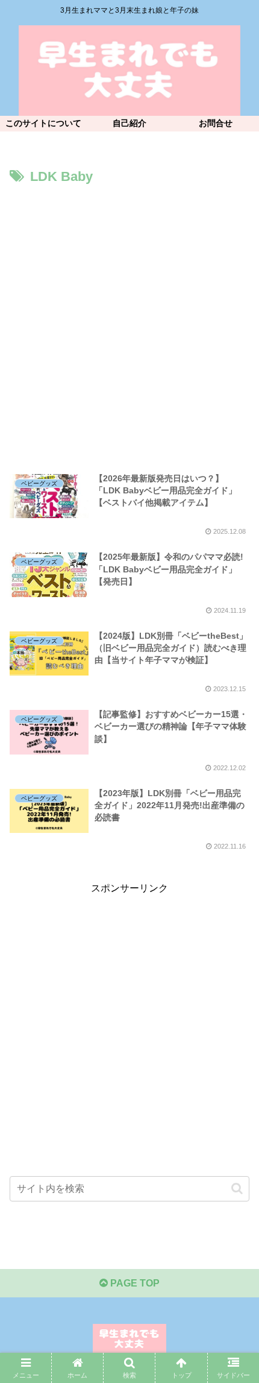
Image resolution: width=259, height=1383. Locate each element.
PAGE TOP (134, 1283)
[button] (237, 1188)
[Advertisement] (129, 324)
